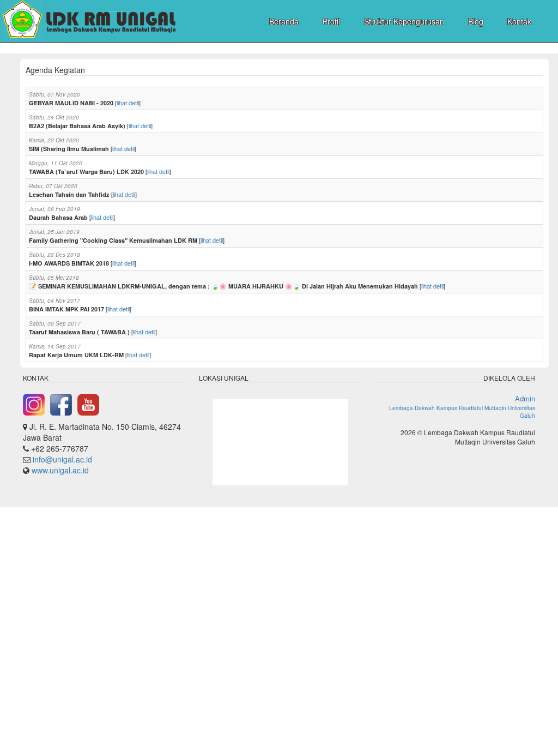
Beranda (284, 21)
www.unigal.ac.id (60, 470)
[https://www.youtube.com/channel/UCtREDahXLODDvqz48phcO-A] (88, 403)
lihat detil (128, 102)
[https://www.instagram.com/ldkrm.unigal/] (34, 403)
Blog (475, 21)
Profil (331, 21)
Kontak (519, 21)
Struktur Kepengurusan (404, 21)
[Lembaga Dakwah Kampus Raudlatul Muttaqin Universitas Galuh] (88, 20)
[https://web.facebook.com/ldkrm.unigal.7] (61, 403)
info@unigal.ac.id (62, 459)
